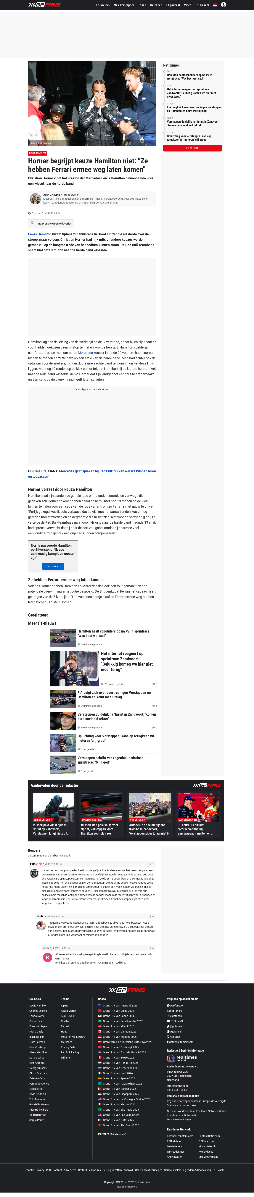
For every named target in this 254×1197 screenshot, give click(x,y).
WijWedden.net (175, 1151)
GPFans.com (206, 1141)
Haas (64, 1031)
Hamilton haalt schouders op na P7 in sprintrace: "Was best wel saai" (189, 76)
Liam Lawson (37, 1041)
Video (188, 5)
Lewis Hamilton (40, 234)
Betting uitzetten (112, 1170)
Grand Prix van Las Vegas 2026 (121, 1114)
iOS (137, 1170)
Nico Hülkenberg (38, 1109)
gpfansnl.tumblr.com (181, 1041)
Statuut (82, 1170)
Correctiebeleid (172, 1170)
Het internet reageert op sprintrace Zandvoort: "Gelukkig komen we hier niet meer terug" (191, 93)
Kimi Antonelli (37, 1062)
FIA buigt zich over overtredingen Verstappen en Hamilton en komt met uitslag (194, 109)
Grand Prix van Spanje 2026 (119, 1078)
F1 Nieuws (103, 5)
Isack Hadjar (36, 1036)
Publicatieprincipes (151, 1170)
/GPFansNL (177, 1021)
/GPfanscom (177, 1005)
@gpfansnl (175, 1015)
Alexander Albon (38, 1052)
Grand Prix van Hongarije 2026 (120, 1062)
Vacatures (95, 1170)
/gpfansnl (175, 1031)
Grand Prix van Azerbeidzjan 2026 (122, 1083)
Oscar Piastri (36, 1021)
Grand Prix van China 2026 (118, 1010)
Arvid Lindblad (37, 1094)
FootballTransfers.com (180, 1136)
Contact (57, 1170)
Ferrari (117, 506)
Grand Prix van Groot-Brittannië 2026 (124, 1052)
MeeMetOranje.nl (208, 1156)
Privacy (40, 1170)
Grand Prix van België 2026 (118, 1057)
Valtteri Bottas (37, 1114)
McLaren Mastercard (73, 1036)
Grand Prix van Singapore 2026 (121, 1094)
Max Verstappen (124, 5)
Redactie (29, 1170)
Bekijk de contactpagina (179, 1119)
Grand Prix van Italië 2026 (118, 1073)
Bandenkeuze (37, 153)
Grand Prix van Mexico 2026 (119, 1104)
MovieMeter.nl (175, 1146)
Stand (142, 5)
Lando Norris (36, 1015)
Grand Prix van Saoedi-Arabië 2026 (123, 1021)
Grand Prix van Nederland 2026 (121, 1068)
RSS (48, 1170)
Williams (65, 1057)
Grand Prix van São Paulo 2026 (121, 1109)
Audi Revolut (68, 1015)
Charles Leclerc (38, 1010)
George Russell (37, 1068)
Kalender (156, 5)
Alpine (64, 1005)
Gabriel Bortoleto (39, 1104)
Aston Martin (68, 1010)
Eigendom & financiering (197, 1170)
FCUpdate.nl (174, 1141)
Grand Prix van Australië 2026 (120, 1005)
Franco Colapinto (39, 1026)
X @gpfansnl (174, 1010)
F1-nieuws (192, 148)
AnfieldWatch (174, 1156)
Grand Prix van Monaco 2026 (120, 1036)
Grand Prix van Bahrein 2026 (119, 1088)
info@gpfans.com (177, 1085)
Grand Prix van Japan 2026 (119, 1015)
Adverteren (70, 1170)
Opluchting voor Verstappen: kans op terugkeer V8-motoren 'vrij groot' (189, 137)
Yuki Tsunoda (37, 1099)
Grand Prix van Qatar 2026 (118, 1120)
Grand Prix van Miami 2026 (118, 1026)
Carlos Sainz (36, 1057)
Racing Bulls (68, 1047)
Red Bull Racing (70, 1052)
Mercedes (85, 353)
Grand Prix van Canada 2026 (119, 1031)
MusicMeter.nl (207, 1146)
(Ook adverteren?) (118, 1134)
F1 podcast (173, 5)
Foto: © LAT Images (40, 143)
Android (128, 1170)
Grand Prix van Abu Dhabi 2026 (121, 1125)
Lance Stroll (36, 1088)
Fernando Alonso (39, 1083)
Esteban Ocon (37, 1078)
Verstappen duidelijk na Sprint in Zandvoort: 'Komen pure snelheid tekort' (193, 123)
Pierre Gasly (36, 1031)
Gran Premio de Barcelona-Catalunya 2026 (127, 1041)
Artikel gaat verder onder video (92, 389)
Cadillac (65, 1021)
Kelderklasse (206, 1151)
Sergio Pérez (36, 1120)
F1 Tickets (202, 5)
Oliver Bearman (38, 1073)
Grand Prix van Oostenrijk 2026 (121, 1047)
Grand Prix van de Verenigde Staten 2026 (126, 1099)
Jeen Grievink (51, 194)
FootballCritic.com (209, 1136)
